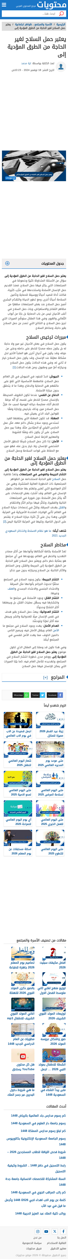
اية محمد (26, 63)
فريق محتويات (34, 1248)
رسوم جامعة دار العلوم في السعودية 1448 (38, 1123)
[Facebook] (63, 1231)
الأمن (56, 630)
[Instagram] (38, 1231)
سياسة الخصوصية (32, 1243)
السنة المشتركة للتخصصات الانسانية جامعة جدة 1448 (35, 1182)
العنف (11, 588)
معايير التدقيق (58, 1248)
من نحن (37, 1237)
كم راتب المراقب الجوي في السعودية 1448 (38, 1192)
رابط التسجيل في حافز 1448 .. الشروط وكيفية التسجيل (36, 1168)
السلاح (56, 479)
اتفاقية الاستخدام (56, 1243)
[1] (14, 367)
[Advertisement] (34, 113)
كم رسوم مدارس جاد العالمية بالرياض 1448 (38, 1115)
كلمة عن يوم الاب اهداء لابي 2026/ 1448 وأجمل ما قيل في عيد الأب (35, 1203)
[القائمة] (4, 5)
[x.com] (55, 1231)
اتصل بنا (61, 1237)
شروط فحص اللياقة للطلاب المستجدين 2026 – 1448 (36, 1155)
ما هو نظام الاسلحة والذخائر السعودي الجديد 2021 (35, 533)
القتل (62, 507)
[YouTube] (46, 1231)
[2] (4, 521)
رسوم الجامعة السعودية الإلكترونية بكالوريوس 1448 (36, 1141)
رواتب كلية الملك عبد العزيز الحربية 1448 (40, 1213)
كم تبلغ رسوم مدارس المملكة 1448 (43, 1131)
